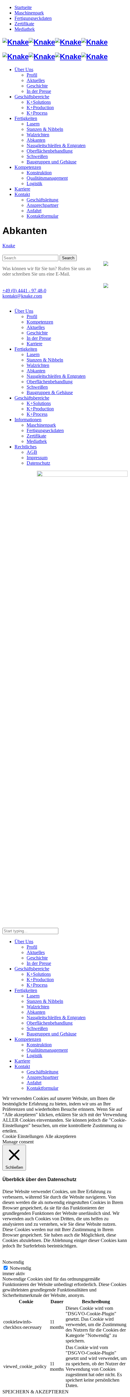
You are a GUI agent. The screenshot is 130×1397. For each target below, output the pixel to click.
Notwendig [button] (13, 1262)
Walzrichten (38, 365)
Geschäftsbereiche (32, 397)
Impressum (37, 457)
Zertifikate (36, 435)
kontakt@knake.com (22, 296)
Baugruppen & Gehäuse (50, 392)
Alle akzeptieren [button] (60, 1136)
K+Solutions (39, 403)
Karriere (34, 343)
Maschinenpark (41, 425)
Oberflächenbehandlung (50, 381)
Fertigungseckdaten (45, 430)
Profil (32, 316)
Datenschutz (38, 463)
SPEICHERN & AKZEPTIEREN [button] (35, 1391)
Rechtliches (26, 446)
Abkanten (36, 370)
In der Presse (39, 338)
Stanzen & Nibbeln (45, 359)
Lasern (33, 354)
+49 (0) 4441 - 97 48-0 (24, 290)
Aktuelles (36, 327)
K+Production (40, 408)
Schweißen (37, 387)
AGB (32, 452)
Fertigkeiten (26, 349)
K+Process (37, 414)
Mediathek (37, 441)
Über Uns (24, 311)
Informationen (28, 419)
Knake (8, 245)
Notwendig (20, 1268)
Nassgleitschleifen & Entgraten (56, 376)
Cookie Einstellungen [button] (23, 1136)
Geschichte (37, 332)
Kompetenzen (40, 321)
